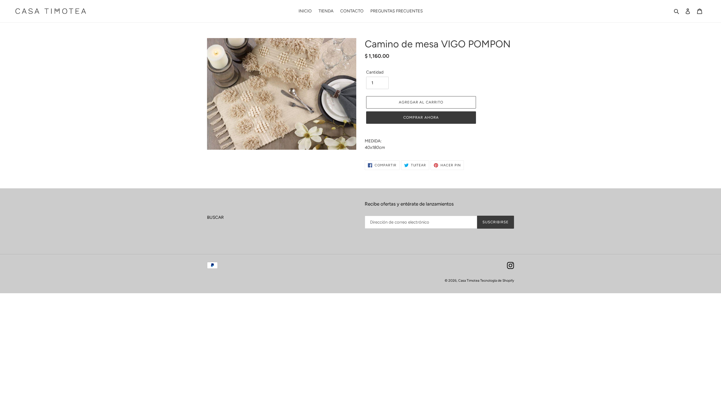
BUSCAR (215, 217)
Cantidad (375, 72)
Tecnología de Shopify (497, 281)
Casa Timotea (469, 281)
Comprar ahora (421, 117)
